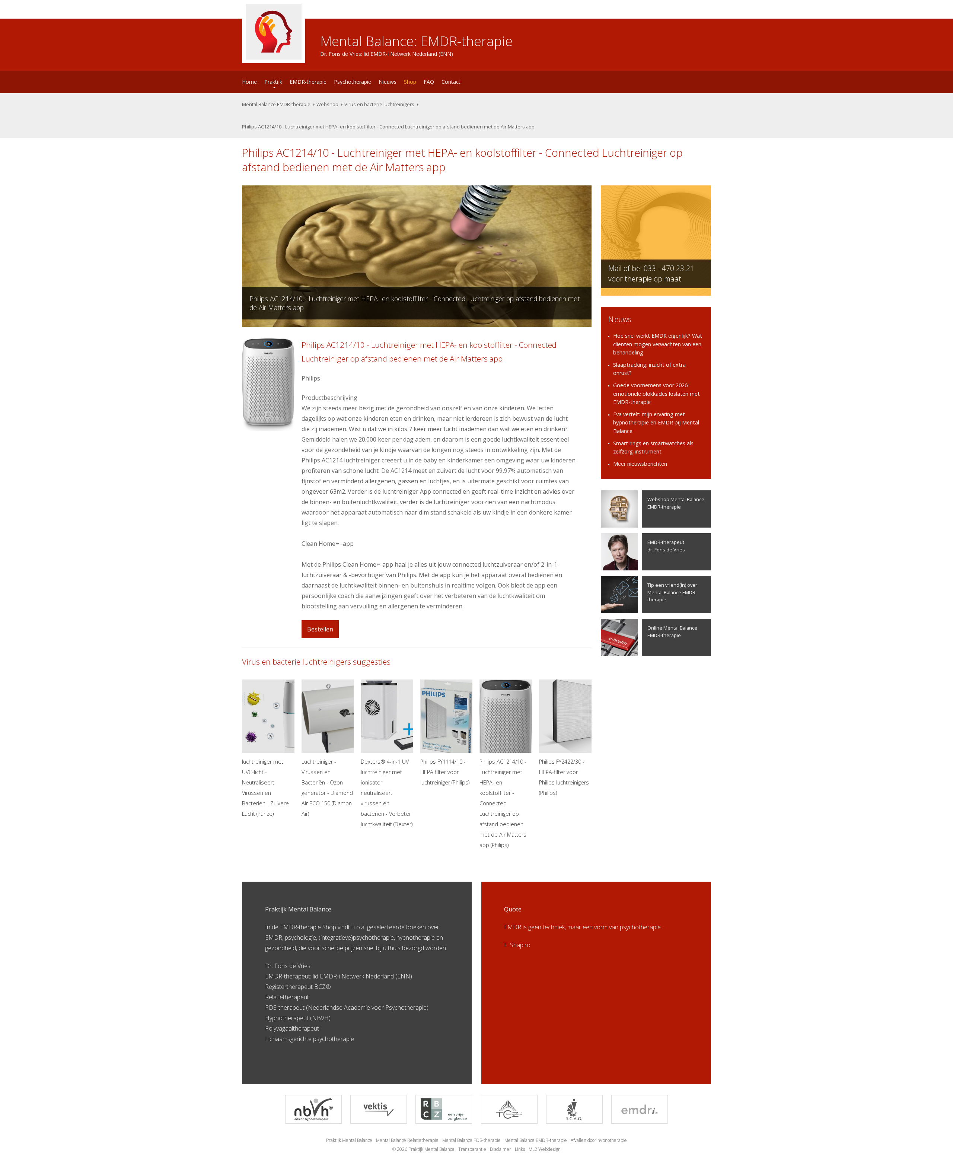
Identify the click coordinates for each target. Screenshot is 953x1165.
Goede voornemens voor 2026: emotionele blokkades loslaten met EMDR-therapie (656, 393)
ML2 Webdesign (545, 1149)
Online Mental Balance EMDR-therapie (672, 631)
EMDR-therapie (308, 81)
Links (520, 1149)
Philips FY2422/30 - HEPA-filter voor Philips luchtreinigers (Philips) (564, 777)
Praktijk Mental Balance (349, 1140)
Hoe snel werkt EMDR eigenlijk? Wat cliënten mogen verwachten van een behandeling (657, 344)
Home (249, 81)
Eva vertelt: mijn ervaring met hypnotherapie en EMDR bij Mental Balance (656, 423)
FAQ (429, 81)
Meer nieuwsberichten (640, 463)
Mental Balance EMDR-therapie (276, 104)
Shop (410, 81)
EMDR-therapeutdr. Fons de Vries (666, 546)
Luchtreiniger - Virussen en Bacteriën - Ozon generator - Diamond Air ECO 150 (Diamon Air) (327, 787)
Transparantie (472, 1149)
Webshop (327, 104)
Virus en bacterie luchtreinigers (379, 104)
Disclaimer (500, 1149)
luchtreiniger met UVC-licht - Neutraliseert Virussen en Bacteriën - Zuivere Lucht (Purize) (265, 787)
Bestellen (320, 629)
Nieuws (387, 81)
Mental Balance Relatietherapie (407, 1140)
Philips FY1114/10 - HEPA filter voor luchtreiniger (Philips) (444, 772)
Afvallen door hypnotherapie (599, 1140)
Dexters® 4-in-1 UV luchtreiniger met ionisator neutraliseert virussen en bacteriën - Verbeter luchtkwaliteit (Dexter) (386, 793)
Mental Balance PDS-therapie (471, 1140)
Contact (451, 81)
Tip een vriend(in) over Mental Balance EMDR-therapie (672, 592)
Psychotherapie (352, 81)
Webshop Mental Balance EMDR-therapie (675, 503)
